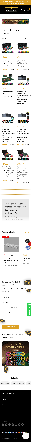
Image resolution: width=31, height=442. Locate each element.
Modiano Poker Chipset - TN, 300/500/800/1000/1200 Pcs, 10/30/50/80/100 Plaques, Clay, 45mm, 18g (23, 98)
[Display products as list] (28, 38)
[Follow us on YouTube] (16, 424)
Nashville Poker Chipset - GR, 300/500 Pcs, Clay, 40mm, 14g (23, 63)
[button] (25, 436)
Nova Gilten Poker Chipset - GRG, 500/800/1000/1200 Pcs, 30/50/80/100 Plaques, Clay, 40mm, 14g (8, 172)
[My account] (24, 10)
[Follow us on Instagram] (9, 424)
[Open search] (21, 10)
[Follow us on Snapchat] (22, 424)
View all (26, 232)
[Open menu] (2, 9)
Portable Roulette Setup (7, 93)
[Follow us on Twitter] (6, 424)
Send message (10, 327)
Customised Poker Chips (18, 383)
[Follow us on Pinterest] (13, 424)
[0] (28, 10)
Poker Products (5, 383)
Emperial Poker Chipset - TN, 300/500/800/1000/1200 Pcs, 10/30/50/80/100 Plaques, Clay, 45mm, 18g (23, 135)
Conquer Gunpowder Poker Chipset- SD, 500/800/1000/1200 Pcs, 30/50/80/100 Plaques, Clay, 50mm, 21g (23, 173)
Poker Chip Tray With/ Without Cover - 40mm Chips (11, 260)
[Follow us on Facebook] (3, 424)
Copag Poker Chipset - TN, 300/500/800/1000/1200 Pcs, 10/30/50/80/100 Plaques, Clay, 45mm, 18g (8, 135)
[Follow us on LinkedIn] (19, 424)
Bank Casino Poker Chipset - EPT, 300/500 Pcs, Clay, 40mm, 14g (7, 63)
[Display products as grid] (25, 38)
